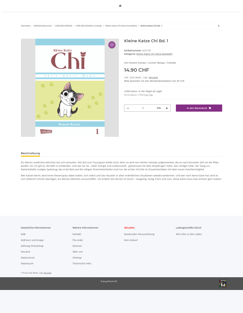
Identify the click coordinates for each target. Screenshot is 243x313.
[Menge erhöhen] (166, 108)
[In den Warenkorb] (23, 37)
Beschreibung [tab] (30, 153)
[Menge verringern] (128, 108)
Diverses (77, 245)
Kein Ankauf (131, 240)
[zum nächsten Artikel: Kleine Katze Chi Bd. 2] (218, 25)
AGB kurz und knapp (32, 240)
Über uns (78, 251)
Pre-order (78, 240)
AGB (23, 234)
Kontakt (77, 234)
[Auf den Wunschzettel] (112, 45)
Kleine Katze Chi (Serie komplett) (154, 53)
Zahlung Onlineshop (32, 245)
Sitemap (77, 257)
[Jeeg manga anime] (120, 5)
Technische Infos (82, 263)
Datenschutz (28, 257)
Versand (153, 77)
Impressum (27, 263)
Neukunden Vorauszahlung (139, 234)
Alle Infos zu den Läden (189, 234)
